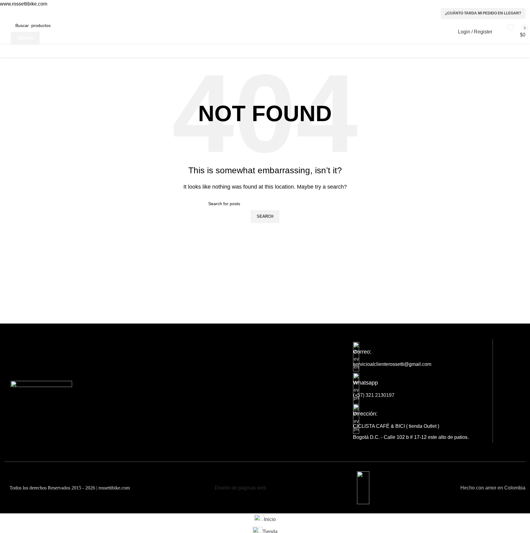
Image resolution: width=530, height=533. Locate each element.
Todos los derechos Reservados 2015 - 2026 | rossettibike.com (69, 487)
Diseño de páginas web (240, 487)
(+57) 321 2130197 (373, 395)
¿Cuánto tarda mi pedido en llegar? (483, 13)
